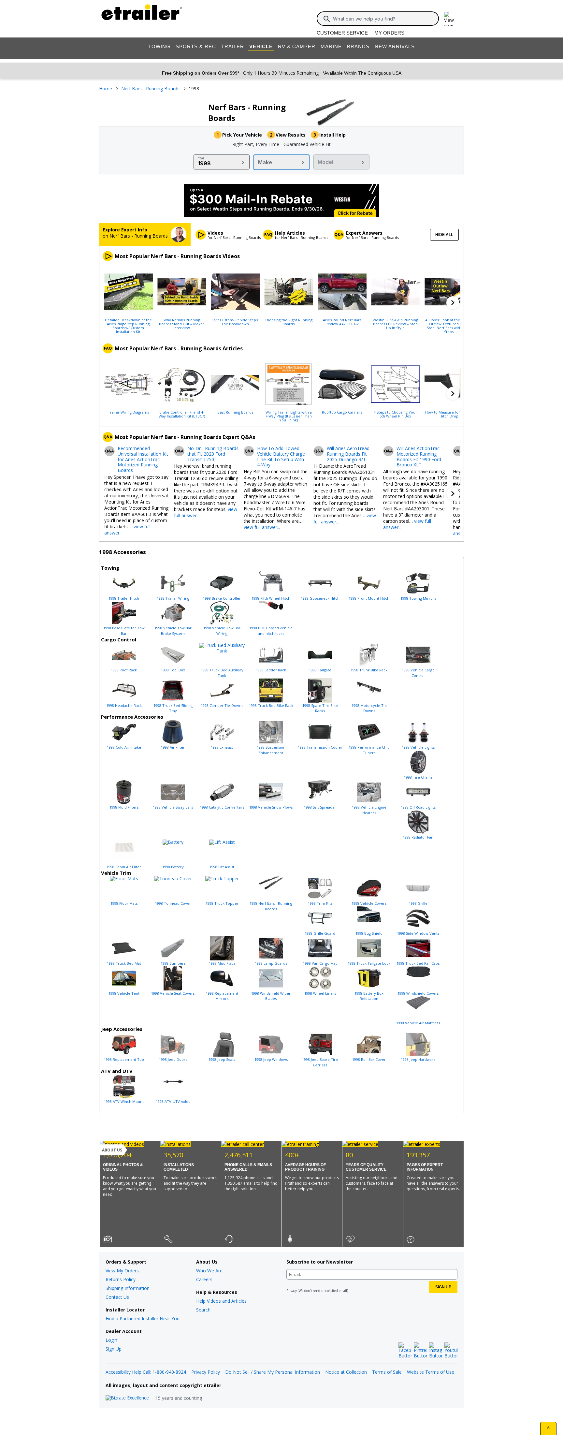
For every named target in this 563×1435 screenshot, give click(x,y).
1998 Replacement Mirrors (222, 996)
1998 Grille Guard (320, 933)
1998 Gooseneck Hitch (320, 598)
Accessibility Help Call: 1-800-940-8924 (146, 1372)
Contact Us (117, 1297)
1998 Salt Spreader (320, 807)
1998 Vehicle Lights (418, 747)
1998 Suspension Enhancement (271, 750)
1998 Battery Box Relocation (368, 996)
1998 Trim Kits (320, 903)
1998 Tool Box (173, 669)
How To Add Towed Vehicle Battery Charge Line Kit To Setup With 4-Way (281, 457)
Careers (204, 1279)
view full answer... (262, 527)
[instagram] (435, 1350)
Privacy (291, 1290)
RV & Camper (296, 46)
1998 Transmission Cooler (320, 747)
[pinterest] (420, 1350)
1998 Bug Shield (369, 933)
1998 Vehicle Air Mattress (418, 1022)
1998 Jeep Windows (271, 1059)
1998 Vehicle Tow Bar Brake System (173, 630)
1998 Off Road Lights (418, 807)
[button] (452, 302)
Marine (331, 46)
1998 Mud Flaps (222, 963)
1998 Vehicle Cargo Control (418, 672)
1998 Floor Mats (123, 903)
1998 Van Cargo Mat (320, 963)
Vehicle (261, 46)
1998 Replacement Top (124, 1059)
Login (111, 1340)
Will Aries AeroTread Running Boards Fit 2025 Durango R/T (348, 454)
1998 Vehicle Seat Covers (173, 993)
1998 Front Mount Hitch (369, 598)
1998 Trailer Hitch (123, 598)
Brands (358, 46)
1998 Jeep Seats (222, 1059)
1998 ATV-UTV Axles (173, 1101)
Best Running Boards (235, 412)
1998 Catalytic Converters (222, 807)
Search (203, 1310)
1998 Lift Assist (221, 866)
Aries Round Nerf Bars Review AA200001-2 (342, 321)
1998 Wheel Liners (320, 993)
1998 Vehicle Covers (369, 903)
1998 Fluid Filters (123, 807)
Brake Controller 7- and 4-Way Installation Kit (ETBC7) (182, 414)
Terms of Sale (387, 1372)
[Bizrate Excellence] (127, 1398)
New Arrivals (395, 46)
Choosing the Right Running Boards (288, 321)
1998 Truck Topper (222, 903)
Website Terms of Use (430, 1372)
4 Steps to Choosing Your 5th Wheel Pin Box (395, 414)
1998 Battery (173, 866)
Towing (159, 46)
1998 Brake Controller (222, 598)
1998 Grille (418, 903)
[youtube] (450, 1350)
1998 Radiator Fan (418, 837)
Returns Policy (121, 1279)
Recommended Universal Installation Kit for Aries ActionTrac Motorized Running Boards (143, 459)
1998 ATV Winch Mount (124, 1101)
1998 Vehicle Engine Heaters (369, 810)
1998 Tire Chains (418, 777)
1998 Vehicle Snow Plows (271, 807)
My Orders (389, 33)
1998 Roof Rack (124, 669)
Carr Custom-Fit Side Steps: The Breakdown (235, 321)
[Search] (327, 19)
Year (201, 158)
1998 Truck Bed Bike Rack (271, 705)
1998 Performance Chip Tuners (369, 750)
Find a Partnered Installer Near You (143, 1318)
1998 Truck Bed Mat (124, 963)
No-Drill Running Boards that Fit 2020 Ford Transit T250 (212, 454)
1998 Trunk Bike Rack (369, 669)
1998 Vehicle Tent (123, 993)
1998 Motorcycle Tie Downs (369, 708)
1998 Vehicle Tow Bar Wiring (221, 630)
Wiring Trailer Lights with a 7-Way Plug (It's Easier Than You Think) (288, 416)
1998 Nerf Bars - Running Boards (271, 906)
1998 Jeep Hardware (418, 1059)
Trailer (232, 46)
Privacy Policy (205, 1372)
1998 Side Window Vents (418, 933)
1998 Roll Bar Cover (369, 1059)
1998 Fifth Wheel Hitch (271, 598)
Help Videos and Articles (221, 1301)
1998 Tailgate (320, 669)
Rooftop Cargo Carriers (342, 412)
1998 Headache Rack (124, 705)
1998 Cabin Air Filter (124, 866)
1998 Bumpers (173, 963)
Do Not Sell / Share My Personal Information (272, 1372)
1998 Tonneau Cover (173, 903)
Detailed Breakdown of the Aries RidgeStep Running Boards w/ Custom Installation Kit (128, 325)
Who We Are (209, 1270)
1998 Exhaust (222, 747)
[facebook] (404, 1350)
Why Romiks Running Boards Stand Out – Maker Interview (181, 323)
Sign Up (114, 1349)
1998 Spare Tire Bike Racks (320, 708)
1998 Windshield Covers (418, 993)
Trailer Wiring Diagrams (128, 412)
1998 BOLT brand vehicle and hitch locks (271, 630)
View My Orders (122, 1270)
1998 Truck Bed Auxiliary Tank (222, 672)
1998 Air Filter (173, 747)
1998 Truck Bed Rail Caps (418, 963)
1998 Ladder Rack (271, 669)
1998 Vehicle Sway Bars (173, 807)
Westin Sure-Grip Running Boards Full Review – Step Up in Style (395, 323)
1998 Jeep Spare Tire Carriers (320, 1062)
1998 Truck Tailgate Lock (369, 963)
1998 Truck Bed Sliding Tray (173, 708)
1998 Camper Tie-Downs (222, 705)
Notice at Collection (346, 1372)
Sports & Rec (196, 46)
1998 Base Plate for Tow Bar (124, 630)
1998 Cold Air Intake (124, 747)
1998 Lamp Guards (271, 963)
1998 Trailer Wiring (173, 598)
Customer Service (342, 33)
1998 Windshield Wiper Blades (271, 996)
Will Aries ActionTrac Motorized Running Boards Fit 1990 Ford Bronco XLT (419, 457)
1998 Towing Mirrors (418, 598)
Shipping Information (128, 1288)
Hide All (444, 234)
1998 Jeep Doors (173, 1059)
